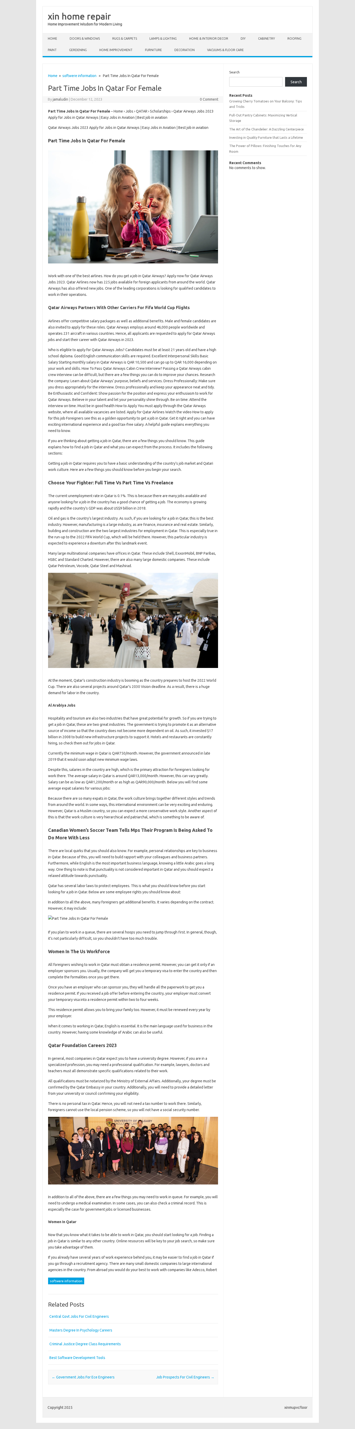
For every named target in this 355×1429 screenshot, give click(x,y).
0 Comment (209, 99)
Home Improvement (116, 50)
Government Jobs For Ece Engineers (83, 1377)
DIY (243, 38)
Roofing (294, 38)
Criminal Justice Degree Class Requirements (85, 1344)
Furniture (153, 50)
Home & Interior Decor (208, 38)
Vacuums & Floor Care (225, 50)
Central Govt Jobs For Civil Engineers (79, 1316)
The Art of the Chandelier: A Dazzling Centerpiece (266, 129)
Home (52, 38)
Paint (52, 50)
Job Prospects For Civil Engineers (185, 1377)
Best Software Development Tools (77, 1358)
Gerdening (78, 50)
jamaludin (60, 99)
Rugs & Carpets (124, 38)
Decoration (184, 50)
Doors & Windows (85, 38)
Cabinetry (266, 38)
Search (234, 72)
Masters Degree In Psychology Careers (80, 1330)
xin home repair (79, 16)
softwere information (79, 76)
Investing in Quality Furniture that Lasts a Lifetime (266, 137)
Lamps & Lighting (163, 38)
